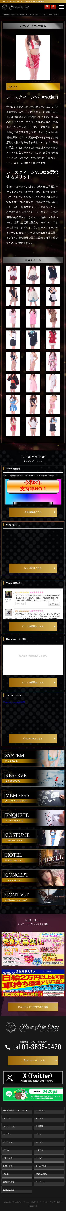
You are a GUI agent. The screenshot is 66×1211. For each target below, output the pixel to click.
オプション (7, 1142)
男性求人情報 (8, 1182)
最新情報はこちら (33, 512)
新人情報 (39, 1126)
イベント (39, 1142)
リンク (6, 1174)
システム (7, 1118)
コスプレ (7, 1134)
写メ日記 (39, 1158)
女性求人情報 (41, 1174)
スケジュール (8, 1126)
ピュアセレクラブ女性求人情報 (33, 1007)
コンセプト (40, 1110)
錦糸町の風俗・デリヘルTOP (15, 1110)
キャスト (39, 1118)
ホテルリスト (41, 1166)
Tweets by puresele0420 (14, 702)
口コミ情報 (7, 1166)
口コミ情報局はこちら (33, 626)
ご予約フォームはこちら (33, 1060)
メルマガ (39, 1150)
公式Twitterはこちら (33, 738)
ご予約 (6, 1150)
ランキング (7, 1158)
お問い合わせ (8, 1190)
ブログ (38, 1134)
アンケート (40, 1182)
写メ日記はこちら (33, 568)
